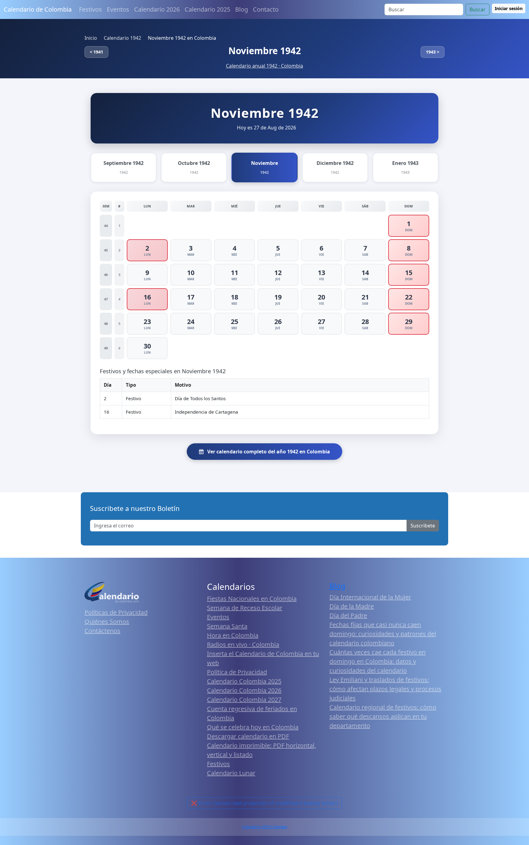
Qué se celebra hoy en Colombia (252, 727)
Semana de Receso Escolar (244, 608)
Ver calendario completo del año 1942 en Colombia (268, 451)
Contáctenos (102, 631)
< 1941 (96, 52)
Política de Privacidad (237, 672)
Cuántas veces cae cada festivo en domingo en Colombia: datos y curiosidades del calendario (377, 661)
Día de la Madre (351, 606)
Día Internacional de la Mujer (370, 597)
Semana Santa (227, 626)
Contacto (266, 9)
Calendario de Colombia (38, 9)
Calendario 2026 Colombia (264, 826)
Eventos (118, 9)
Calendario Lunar (231, 773)
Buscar (478, 9)
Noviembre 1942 (264, 50)
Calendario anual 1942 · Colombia (264, 65)
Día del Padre (348, 615)
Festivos (90, 9)
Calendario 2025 (207, 9)
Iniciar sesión (509, 8)
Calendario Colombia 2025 (244, 681)
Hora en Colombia (232, 635)
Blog (241, 9)
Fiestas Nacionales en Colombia (252, 598)
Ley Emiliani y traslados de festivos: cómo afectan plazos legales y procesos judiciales (385, 689)
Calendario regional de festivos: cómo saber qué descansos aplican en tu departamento (382, 716)
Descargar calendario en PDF (248, 736)
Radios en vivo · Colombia (243, 644)
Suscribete (423, 525)
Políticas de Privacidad (116, 612)
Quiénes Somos (106, 621)
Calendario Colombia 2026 (244, 690)
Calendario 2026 (157, 9)
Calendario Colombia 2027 (244, 699)
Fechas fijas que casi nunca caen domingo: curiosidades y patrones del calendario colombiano (382, 633)
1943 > (432, 52)
